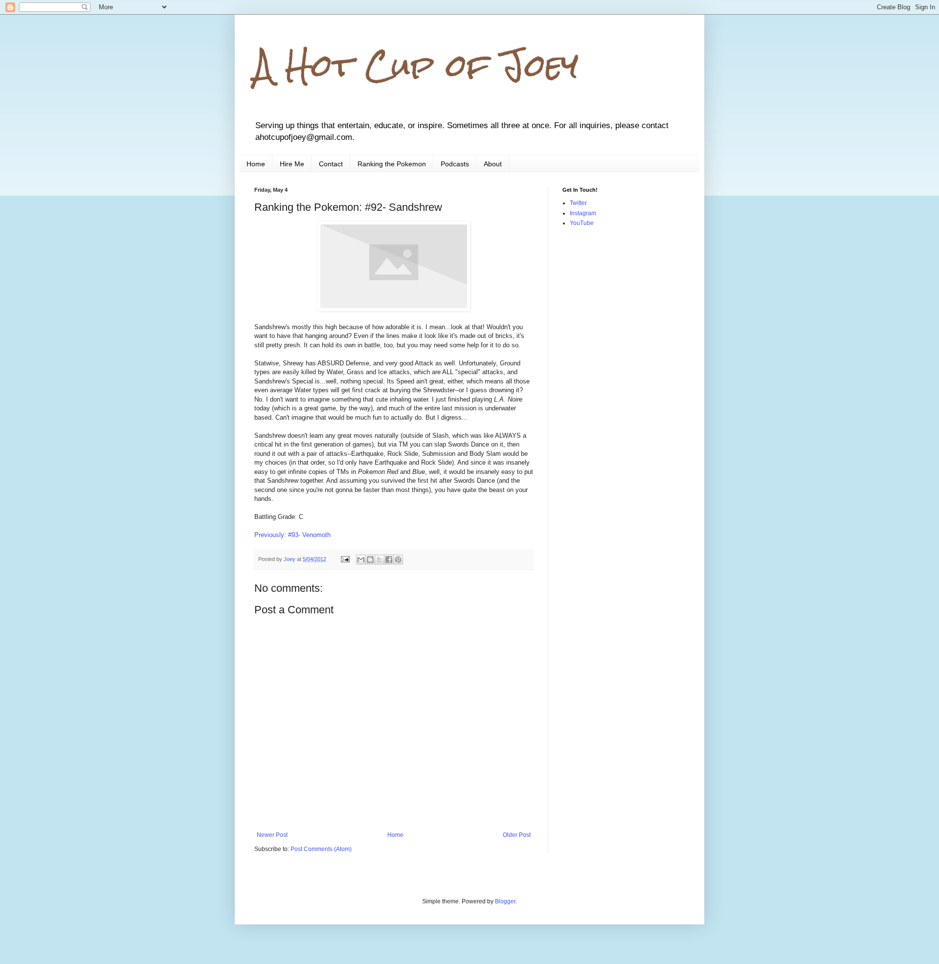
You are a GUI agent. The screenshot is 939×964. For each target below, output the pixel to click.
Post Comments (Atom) (321, 849)
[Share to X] (379, 559)
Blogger (505, 901)
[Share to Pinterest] (398, 559)
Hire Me (292, 164)
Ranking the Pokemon (392, 164)
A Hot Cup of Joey (416, 65)
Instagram (583, 213)
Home (255, 164)
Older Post (517, 834)
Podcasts (455, 164)
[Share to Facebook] (389, 559)
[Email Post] (344, 559)
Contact (331, 164)
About (493, 164)
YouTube (582, 223)
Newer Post (272, 834)
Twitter (578, 203)
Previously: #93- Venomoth (292, 534)
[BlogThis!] (370, 559)
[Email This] (361, 559)
